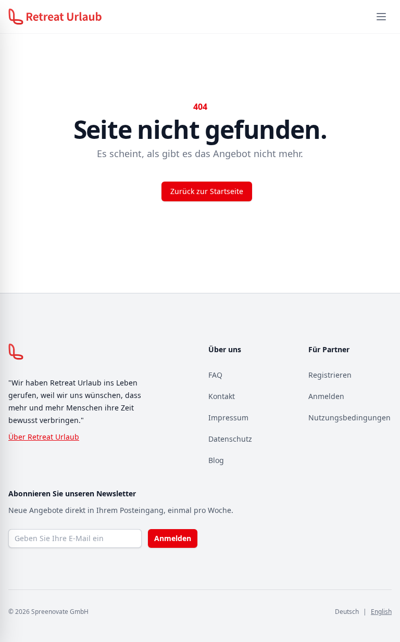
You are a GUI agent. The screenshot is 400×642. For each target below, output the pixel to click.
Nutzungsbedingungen (349, 417)
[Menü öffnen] (381, 16)
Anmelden (326, 396)
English (381, 611)
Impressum (228, 417)
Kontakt (221, 396)
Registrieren (330, 375)
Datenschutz (230, 439)
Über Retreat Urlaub (43, 437)
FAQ (215, 375)
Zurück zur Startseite (206, 191)
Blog (216, 460)
